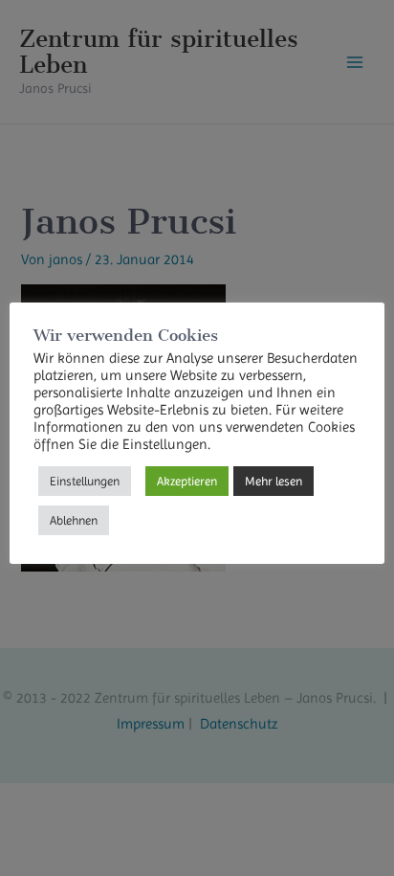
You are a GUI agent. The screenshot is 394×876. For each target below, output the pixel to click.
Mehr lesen (273, 481)
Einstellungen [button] (85, 481)
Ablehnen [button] (74, 520)
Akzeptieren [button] (187, 481)
